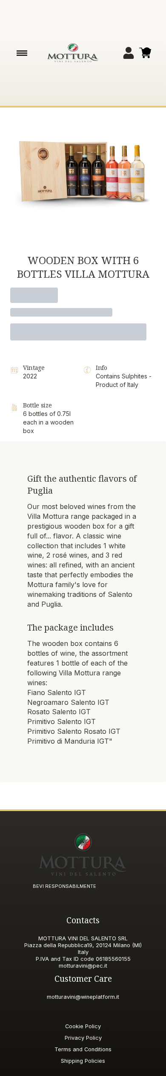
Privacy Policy (83, 1038)
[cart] (145, 53)
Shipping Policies (83, 1061)
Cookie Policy (83, 1026)
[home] (72, 53)
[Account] (129, 53)
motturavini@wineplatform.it (83, 997)
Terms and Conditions (83, 1049)
